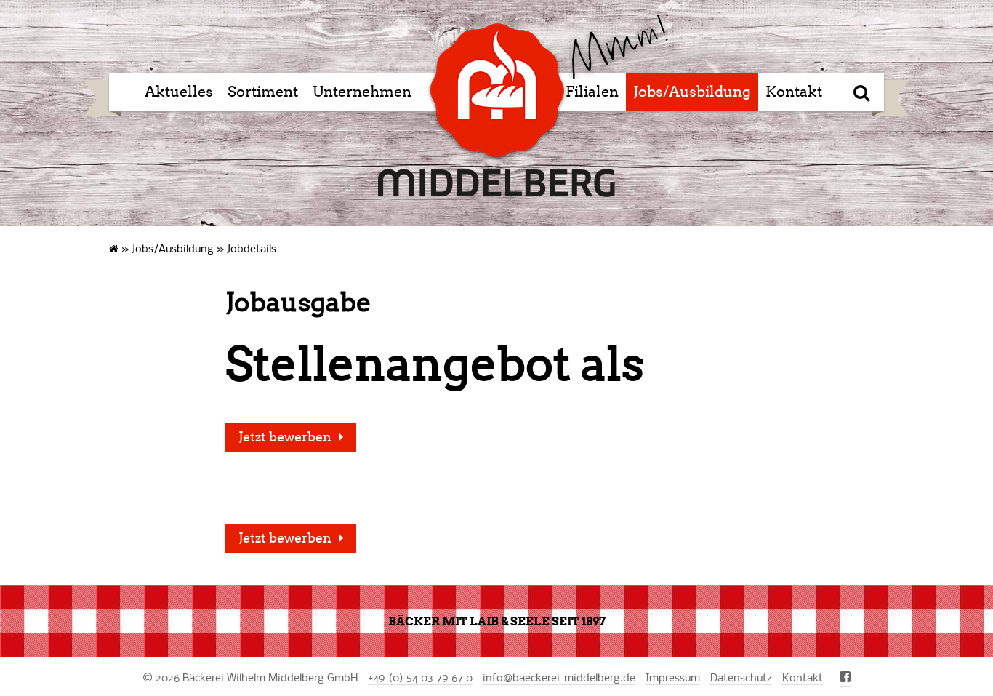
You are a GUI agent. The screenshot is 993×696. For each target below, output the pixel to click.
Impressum (673, 677)
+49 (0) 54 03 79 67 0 (420, 677)
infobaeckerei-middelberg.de (559, 677)
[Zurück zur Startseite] (618, 47)
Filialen (592, 91)
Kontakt (793, 91)
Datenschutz (741, 677)
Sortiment (263, 91)
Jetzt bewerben (284, 437)
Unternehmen (362, 91)
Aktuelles (179, 91)
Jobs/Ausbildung (692, 91)
